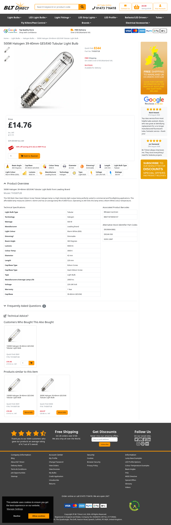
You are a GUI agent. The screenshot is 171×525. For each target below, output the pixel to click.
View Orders (54, 465)
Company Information (21, 455)
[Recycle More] (134, 505)
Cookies (90, 458)
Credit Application (56, 476)
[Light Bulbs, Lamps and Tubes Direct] (16, 7)
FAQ (127, 473)
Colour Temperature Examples (137, 465)
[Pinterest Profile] (143, 444)
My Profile (53, 458)
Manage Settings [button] (15, 509)
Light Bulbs (13, 17)
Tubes (159, 17)
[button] (135, 346)
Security (90, 455)
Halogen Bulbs (28, 38)
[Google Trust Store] (10, 31)
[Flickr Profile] (147, 444)
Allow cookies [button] (38, 516)
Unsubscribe (54, 480)
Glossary (128, 483)
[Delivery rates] (154, 69)
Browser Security (93, 462)
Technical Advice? (17, 316)
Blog (13, 458)
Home (6, 38)
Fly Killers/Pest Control (33, 22)
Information (130, 455)
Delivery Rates (16, 465)
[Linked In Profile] (149, 439)
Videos (128, 487)
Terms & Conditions (18, 469)
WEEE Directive (131, 476)
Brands (85, 22)
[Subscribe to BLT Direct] (154, 170)
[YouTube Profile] (140, 439)
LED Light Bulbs (37, 17)
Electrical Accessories (137, 22)
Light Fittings (62, 17)
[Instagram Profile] (138, 444)
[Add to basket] (31, 363)
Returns (52, 483)
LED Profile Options (133, 462)
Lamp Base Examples (133, 458)
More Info (29, 412)
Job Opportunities (18, 473)
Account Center (56, 455)
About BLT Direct (17, 462)
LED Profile (110, 17)
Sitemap (14, 476)
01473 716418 (105, 8)
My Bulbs (52, 473)
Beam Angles (130, 469)
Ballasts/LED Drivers (136, 17)
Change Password (56, 462)
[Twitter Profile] (136, 439)
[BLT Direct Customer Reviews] (28, 433)
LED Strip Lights (86, 17)
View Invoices (54, 469)
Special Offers (130, 480)
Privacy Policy (92, 465)
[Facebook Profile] (145, 439)
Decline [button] (16, 516)
